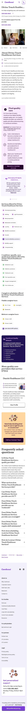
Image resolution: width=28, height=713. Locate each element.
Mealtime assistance (10, 230)
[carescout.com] (9, 2)
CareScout (4, 555)
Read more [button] (13, 192)
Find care (4, 603)
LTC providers (5, 639)
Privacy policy (5, 651)
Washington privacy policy (8, 654)
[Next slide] (25, 186)
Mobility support (9, 243)
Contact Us (4, 593)
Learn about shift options (11, 328)
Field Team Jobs (6, 587)
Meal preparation (9, 218)
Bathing (7, 214)
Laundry (7, 226)
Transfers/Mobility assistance (12, 239)
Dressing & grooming (10, 210)
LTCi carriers (5, 642)
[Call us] (23, 2)
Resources (4, 618)
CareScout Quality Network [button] (13, 343)
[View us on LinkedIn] (23, 569)
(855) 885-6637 (6, 13)
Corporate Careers (6, 584)
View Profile (14, 405)
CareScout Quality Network (8, 606)
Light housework (18, 214)
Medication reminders (10, 222)
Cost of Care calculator (7, 615)
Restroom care (18, 226)
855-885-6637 (13, 688)
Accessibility (5, 660)
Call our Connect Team (13, 440)
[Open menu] (2, 2)
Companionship (9, 247)
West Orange (5, 557)
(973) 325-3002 (6, 24)
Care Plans (4, 609)
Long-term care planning (8, 612)
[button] (13, 37)
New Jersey (19, 555)
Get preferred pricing (13, 708)
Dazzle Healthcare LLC (14, 378)
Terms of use (5, 657)
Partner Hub (5, 636)
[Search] (19, 2)
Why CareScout (5, 581)
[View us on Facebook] (20, 569)
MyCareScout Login (7, 627)
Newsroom (4, 590)
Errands (7, 235)
